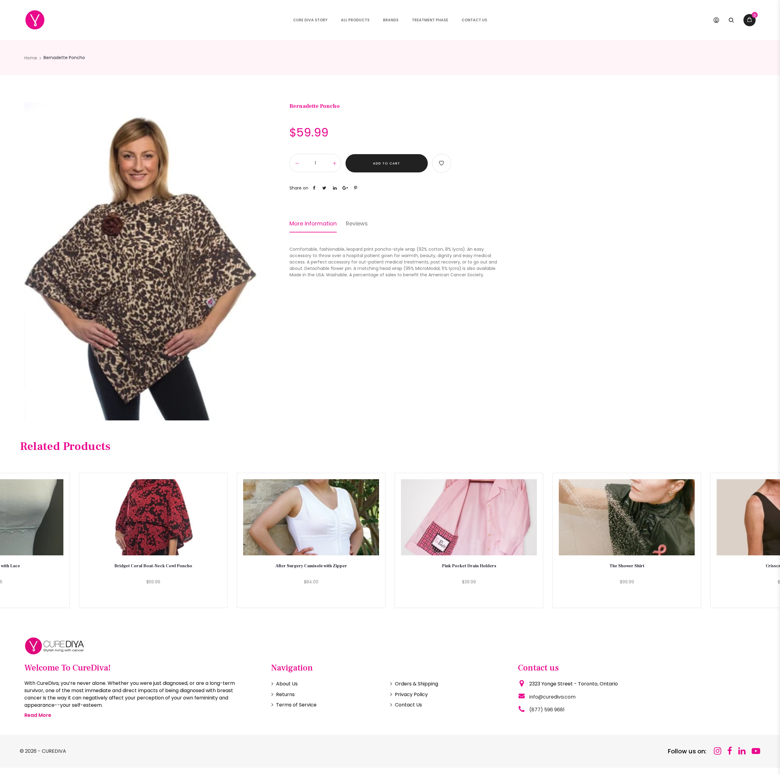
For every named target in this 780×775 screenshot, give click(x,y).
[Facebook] (729, 751)
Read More (37, 715)
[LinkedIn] (742, 751)
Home (30, 58)
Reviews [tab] (357, 223)
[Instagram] (717, 751)
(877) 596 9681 (547, 709)
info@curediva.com (552, 696)
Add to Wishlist (441, 163)
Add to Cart (386, 163)
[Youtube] (756, 751)
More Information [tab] (313, 223)
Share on (298, 188)
